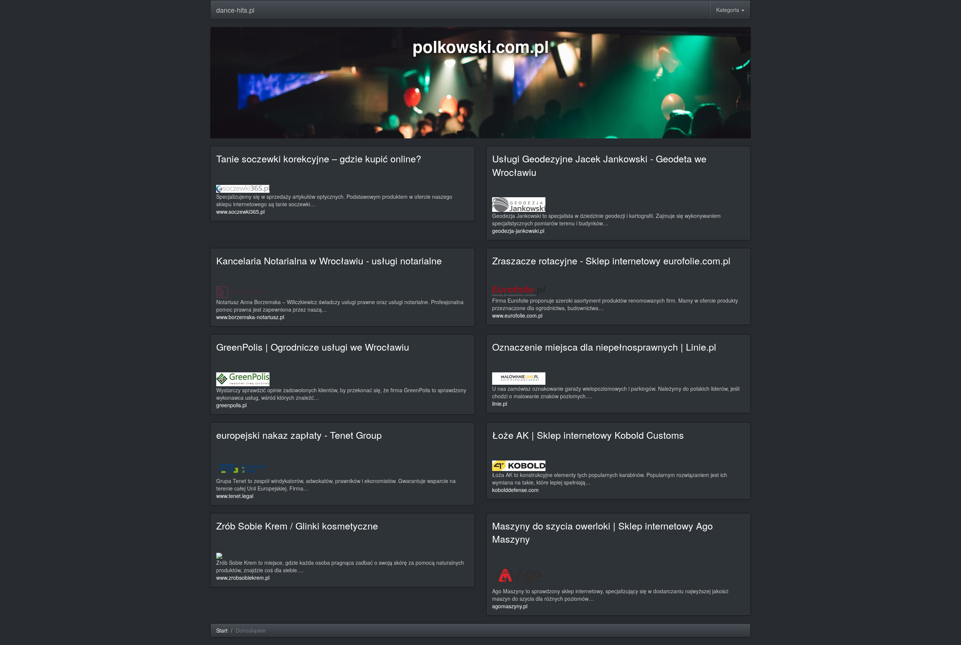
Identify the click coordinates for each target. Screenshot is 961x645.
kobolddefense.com (515, 490)
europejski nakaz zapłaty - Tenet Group (299, 434)
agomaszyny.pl (509, 606)
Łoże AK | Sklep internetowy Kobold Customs (588, 434)
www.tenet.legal (234, 496)
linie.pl (499, 403)
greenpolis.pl (231, 405)
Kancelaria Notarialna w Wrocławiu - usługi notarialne (329, 260)
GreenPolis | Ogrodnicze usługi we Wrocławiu (312, 346)
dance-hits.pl (235, 10)
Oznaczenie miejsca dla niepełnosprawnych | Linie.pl (604, 346)
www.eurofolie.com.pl (517, 315)
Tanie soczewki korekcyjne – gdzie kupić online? (318, 158)
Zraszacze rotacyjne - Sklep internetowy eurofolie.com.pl (611, 260)
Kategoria (728, 10)
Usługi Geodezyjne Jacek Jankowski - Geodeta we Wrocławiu (599, 165)
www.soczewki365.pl (240, 211)
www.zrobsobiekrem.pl (243, 577)
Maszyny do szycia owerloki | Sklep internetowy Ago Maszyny (602, 532)
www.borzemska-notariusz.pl (250, 317)
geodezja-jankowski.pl (518, 230)
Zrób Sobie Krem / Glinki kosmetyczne (297, 525)
